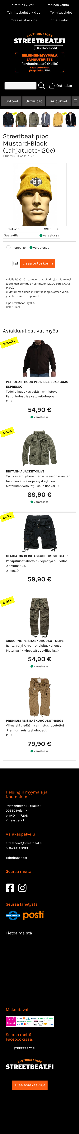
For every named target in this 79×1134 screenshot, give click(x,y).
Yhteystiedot (15, 820)
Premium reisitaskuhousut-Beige (34, 720)
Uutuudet (34, 101)
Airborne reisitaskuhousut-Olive (35, 641)
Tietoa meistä (19, 933)
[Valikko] (75, 101)
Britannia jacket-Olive (25, 471)
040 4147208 (18, 815)
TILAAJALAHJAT (26, 156)
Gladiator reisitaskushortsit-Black (37, 556)
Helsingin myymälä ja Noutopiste (26, 794)
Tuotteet (11, 101)
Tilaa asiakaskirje (24, 20)
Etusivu (8, 156)
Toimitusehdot (61, 12)
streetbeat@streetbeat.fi (24, 843)
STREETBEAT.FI (24, 1048)
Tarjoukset (58, 101)
